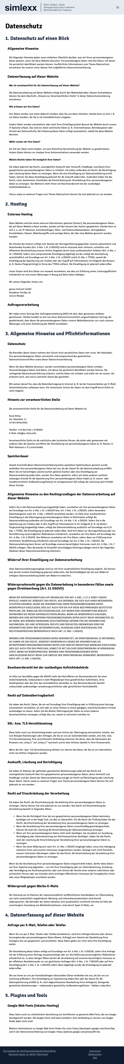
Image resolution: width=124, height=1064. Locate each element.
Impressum (95, 1051)
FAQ (95, 1057)
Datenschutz (94, 1054)
